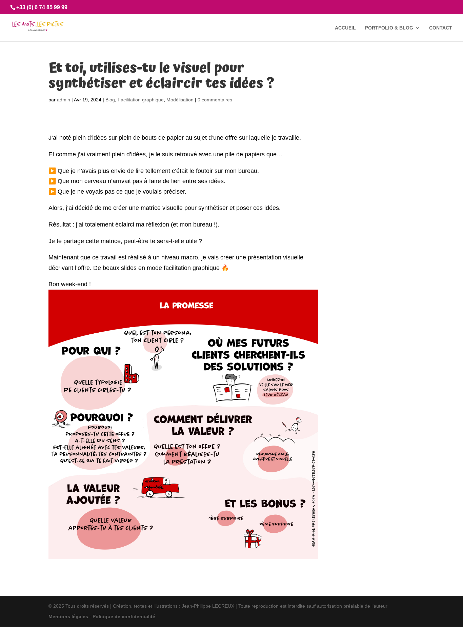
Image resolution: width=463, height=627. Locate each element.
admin (63, 99)
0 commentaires (215, 99)
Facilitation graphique (141, 99)
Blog (110, 99)
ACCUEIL (345, 28)
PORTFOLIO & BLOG (389, 28)
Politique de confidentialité (124, 616)
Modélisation (180, 99)
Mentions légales (68, 616)
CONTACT (440, 28)
